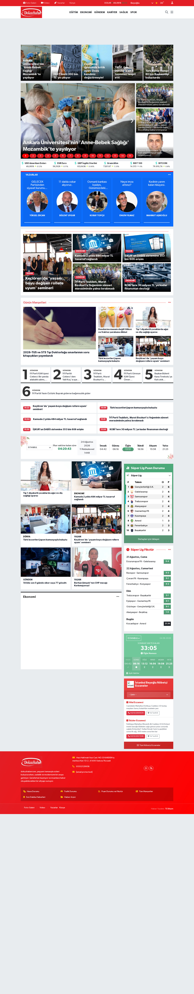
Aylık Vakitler (134, 673)
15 (130, 156)
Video (47, 3)
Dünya (26, 537)
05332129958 (82, 766)
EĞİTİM (73, 12)
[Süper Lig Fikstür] (169, 550)
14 (122, 156)
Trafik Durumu (70, 791)
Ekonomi (79, 493)
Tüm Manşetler (146, 791)
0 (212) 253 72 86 (136, 736)
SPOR (133, 12)
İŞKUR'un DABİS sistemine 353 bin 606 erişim (58, 429)
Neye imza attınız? (97, 183)
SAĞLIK (123, 12)
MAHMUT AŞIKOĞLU (127, 215)
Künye (72, 3)
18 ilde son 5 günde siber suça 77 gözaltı (44, 583)
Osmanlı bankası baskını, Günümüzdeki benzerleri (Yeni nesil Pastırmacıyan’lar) (67, 185)
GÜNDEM (99, 12)
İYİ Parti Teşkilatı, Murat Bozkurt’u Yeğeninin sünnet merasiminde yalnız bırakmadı (101, 376)
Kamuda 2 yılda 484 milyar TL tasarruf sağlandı (60, 419)
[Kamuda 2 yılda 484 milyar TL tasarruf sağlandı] (97, 248)
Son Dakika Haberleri (35, 797)
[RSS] (151, 768)
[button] (24, 121)
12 (108, 156)
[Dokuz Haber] (31, 12)
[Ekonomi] (117, 597)
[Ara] (166, 12)
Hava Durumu (33, 791)
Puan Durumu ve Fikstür (112, 791)
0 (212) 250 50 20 (136, 713)
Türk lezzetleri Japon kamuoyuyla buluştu (133, 407)
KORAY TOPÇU (67, 215)
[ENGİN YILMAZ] (97, 201)
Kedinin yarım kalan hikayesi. (126, 183)
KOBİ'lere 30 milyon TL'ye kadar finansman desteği (139, 429)
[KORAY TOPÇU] (67, 201)
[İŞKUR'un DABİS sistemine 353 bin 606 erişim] (146, 248)
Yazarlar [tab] (32, 175)
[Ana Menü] (172, 12)
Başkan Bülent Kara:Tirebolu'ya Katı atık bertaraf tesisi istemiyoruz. (163, 376)
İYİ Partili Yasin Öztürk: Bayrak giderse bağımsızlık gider (61, 393)
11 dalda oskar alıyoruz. (37, 183)
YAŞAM (77, 537)
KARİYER (112, 12)
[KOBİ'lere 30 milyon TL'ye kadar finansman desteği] (146, 277)
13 (115, 156)
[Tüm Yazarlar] (169, 175)
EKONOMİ (86, 12)
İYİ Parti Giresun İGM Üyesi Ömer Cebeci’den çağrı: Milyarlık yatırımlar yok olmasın (132, 376)
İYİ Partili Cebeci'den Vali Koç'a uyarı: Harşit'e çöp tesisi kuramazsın (71, 376)
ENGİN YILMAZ (97, 215)
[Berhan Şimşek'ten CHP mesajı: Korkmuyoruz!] (97, 562)
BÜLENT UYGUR (37, 215)
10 (93, 156)
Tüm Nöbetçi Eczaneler (149, 745)
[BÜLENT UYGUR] (37, 201)
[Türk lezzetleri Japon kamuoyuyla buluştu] (46, 519)
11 (100, 156)
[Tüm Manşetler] (169, 302)
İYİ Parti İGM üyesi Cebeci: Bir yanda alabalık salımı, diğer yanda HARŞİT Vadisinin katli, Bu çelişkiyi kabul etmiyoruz (39, 376)
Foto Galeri (31, 3)
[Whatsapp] (146, 768)
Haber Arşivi (70, 797)
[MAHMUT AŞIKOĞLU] (126, 201)
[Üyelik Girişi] (171, 3)
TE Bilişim (169, 809)
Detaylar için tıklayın (148, 539)
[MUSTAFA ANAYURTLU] (156, 201)
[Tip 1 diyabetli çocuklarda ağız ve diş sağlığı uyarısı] (46, 476)
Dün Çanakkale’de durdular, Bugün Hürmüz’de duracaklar (156, 185)
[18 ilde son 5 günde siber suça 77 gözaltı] (46, 562)
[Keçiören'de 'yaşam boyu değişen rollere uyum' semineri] (47, 263)
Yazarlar (61, 3)
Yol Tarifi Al (154, 713)
